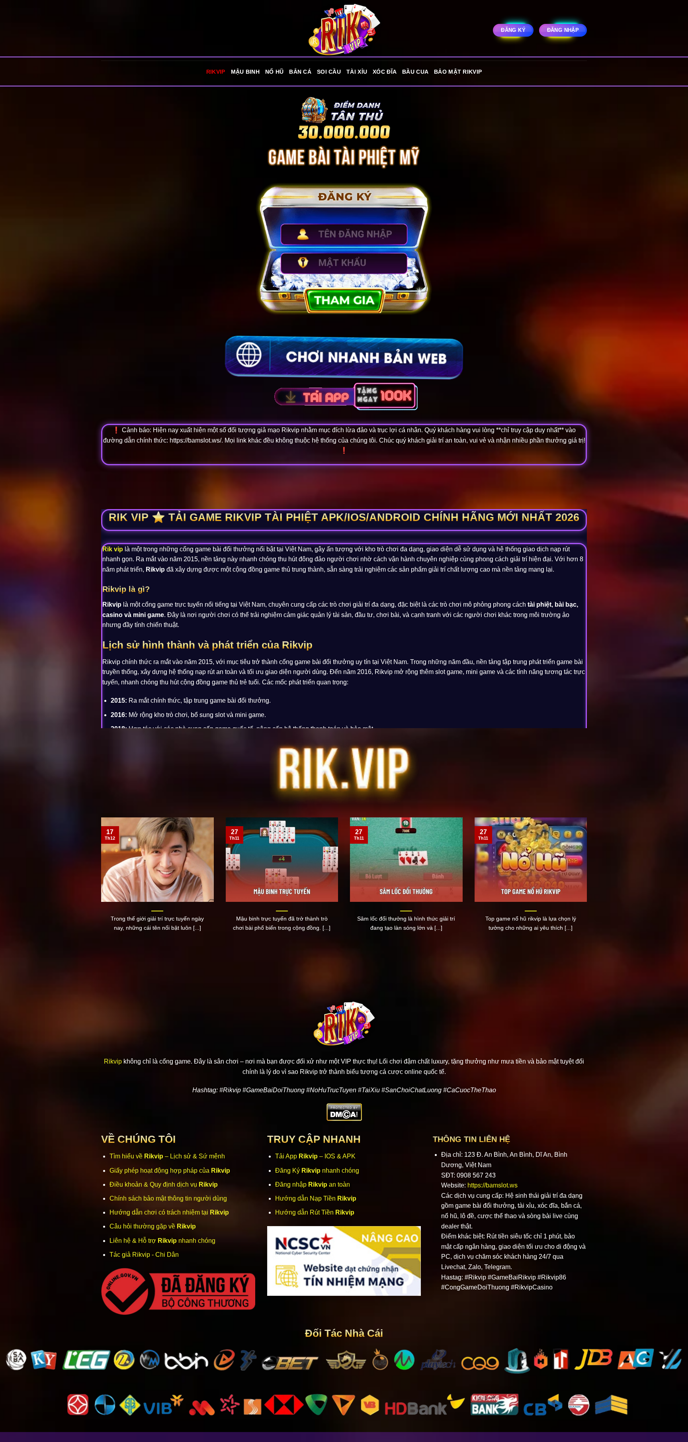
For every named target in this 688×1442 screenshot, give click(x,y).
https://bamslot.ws (492, 1185)
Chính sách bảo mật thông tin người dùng (168, 1198)
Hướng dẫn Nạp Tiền (315, 1198)
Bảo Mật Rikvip (458, 72)
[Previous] (100, 889)
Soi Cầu (329, 72)
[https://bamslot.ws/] (344, 30)
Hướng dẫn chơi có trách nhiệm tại (169, 1212)
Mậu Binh (245, 72)
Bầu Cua (415, 72)
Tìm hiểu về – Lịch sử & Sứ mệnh (167, 1156)
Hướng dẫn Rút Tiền (314, 1212)
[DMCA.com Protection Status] (344, 1112)
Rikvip (215, 72)
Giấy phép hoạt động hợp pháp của (169, 1170)
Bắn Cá (300, 72)
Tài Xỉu (356, 72)
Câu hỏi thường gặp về (152, 1226)
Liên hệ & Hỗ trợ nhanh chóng (162, 1240)
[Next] (588, 889)
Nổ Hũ (274, 72)
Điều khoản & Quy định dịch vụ (163, 1184)
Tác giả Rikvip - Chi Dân (144, 1254)
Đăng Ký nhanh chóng (317, 1170)
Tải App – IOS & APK (315, 1156)
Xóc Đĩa (385, 72)
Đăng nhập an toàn (312, 1184)
